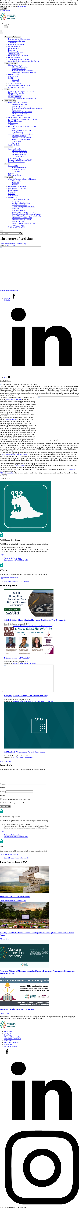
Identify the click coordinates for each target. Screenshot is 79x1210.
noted (27, 438)
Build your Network (19, 69)
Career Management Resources (22, 70)
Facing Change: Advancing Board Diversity (22, 119)
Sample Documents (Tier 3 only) (18, 59)
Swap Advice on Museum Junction (19, 85)
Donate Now (12, 173)
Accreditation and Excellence (21, 199)
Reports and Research (19, 106)
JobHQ (10, 78)
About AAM (8, 1031)
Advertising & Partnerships (17, 188)
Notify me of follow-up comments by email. (16, 799)
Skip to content (5, 10)
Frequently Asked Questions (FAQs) (20, 160)
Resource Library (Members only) (19, 39)
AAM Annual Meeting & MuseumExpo (21, 91)
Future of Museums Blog (16, 44)
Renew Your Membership (16, 162)
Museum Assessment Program (22, 137)
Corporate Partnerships (19, 168)
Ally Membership (18, 156)
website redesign (11, 419)
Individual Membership (19, 152)
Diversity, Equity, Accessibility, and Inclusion (27, 108)
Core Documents (17, 132)
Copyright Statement (10, 1046)
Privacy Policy (22, 6)
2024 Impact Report (14, 175)
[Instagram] (41, 1204)
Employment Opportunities (17, 186)
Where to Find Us (18, 225)
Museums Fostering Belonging (22, 219)
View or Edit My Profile (12, 1037)
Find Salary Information (20, 67)
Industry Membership (19, 154)
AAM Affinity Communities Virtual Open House (24, 752)
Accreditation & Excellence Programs (20, 134)
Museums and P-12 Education (22, 112)
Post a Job (15, 82)
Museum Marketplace (15, 121)
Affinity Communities (15, 83)
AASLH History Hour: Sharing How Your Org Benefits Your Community (35, 620)
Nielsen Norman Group (7, 473)
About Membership (14, 158)
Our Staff (15, 184)
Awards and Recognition (16, 87)
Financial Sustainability (19, 113)
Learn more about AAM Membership (16, 560)
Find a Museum (17, 115)
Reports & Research (14, 57)
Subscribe (11, 194)
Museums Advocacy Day (16, 93)
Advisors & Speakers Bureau (21, 203)
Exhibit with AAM (18, 169)
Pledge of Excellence (19, 136)
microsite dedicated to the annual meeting (14, 454)
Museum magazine (14, 46)
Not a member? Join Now (12, 558)
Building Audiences (18, 210)
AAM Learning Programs (16, 41)
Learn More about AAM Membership (16, 581)
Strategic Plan (16, 181)
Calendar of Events (14, 97)
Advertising (16, 171)
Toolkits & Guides (14, 54)
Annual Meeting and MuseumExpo (23, 207)
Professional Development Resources (24, 72)
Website (2, 795)
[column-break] (13, 76)
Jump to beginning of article (9, 290)
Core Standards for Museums (21, 130)
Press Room (8, 1035)
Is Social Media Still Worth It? (17, 658)
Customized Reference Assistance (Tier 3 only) (23, 61)
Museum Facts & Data (19, 104)
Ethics (14, 128)
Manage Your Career (15, 65)
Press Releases (13, 190)
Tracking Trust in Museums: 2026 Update (17, 1009)
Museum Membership (19, 151)
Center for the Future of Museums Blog (13, 244)
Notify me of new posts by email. (13, 803)
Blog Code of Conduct (11, 1042)
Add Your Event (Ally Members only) (24, 98)
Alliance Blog (12, 43)
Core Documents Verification (21, 139)
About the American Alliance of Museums (22, 179)
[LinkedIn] (41, 1129)
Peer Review (16, 143)
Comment (4, 784)
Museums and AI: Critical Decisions (15, 897)
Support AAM (13, 166)
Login (7, 24)
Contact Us (12, 192)
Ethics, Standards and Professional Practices (22, 126)
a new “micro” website (13, 399)
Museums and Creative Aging (22, 218)
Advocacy (11, 125)
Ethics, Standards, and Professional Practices (26, 214)
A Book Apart (19, 465)
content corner (72, 469)
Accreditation (16, 141)
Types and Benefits (14, 149)
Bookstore (11, 50)
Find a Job (15, 80)
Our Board (15, 183)
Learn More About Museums (17, 102)
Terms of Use (8, 1040)
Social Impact (16, 110)
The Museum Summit (15, 95)
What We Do (12, 197)
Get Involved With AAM (16, 227)
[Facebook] (7, 1054)
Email (2, 791)
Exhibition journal (14, 48)
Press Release (4, 977)
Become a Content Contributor (18, 55)
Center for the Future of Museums (19, 117)
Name (2, 788)
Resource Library (14, 74)
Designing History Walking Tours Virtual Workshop (26, 696)
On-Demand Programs (15, 52)
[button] (2, 554)
